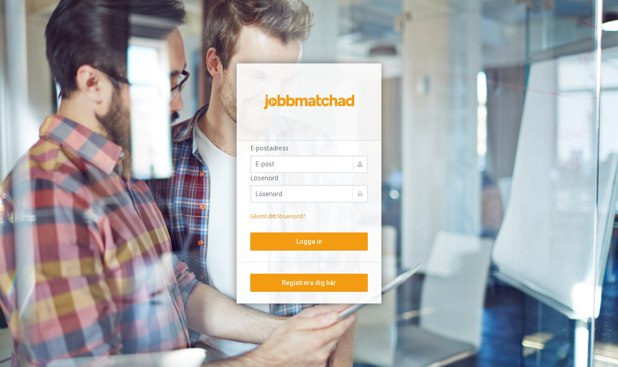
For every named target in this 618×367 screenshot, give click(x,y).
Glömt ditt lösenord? (277, 216)
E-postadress (269, 148)
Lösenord (264, 178)
